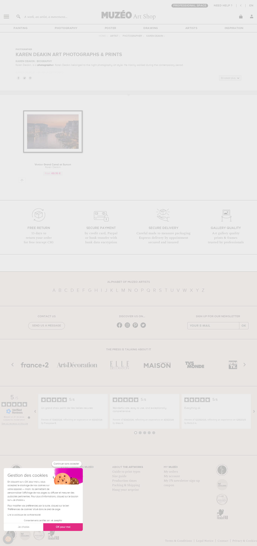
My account (172, 476)
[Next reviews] (254, 411)
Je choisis (23, 527)
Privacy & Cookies (244, 540)
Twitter (24, 78)
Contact (222, 540)
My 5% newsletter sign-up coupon (182, 483)
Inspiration (234, 28)
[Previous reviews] (35, 411)
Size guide (119, 476)
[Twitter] (144, 327)
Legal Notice (205, 540)
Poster (110, 28)
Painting (20, 28)
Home (102, 36)
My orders (171, 471)
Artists (191, 28)
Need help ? (223, 6)
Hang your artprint (125, 489)
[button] (8, 539)
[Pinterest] (136, 327)
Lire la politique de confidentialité (24, 515)
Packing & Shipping (126, 485)
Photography (66, 28)
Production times (124, 480)
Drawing (150, 28)
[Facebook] (120, 327)
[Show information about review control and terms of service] (28, 417)
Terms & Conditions (178, 540)
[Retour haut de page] (22, 180)
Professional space (189, 6)
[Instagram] (128, 327)
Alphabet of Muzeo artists (128, 282)
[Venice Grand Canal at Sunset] (53, 152)
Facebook (18, 78)
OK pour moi (63, 527)
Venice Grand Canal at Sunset (53, 166)
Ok (244, 325)
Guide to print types (126, 471)
